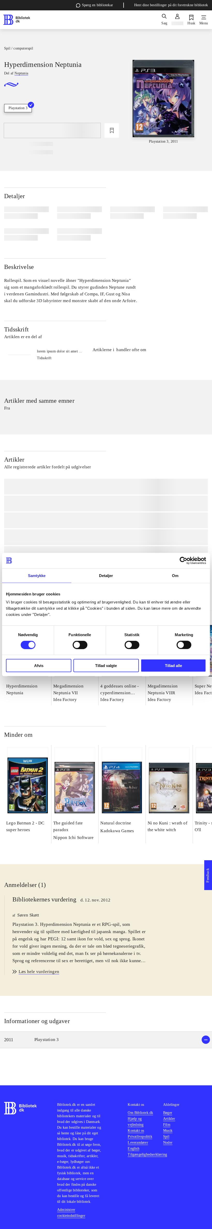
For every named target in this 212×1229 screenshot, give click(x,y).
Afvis (38, 665)
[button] (106, 1039)
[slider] (163, 102)
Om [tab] (175, 575)
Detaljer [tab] (106, 575)
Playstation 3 (18, 108)
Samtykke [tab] (37, 575)
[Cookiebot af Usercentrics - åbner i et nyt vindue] (183, 560)
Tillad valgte (106, 665)
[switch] (80, 645)
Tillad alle (173, 665)
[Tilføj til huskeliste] (111, 130)
